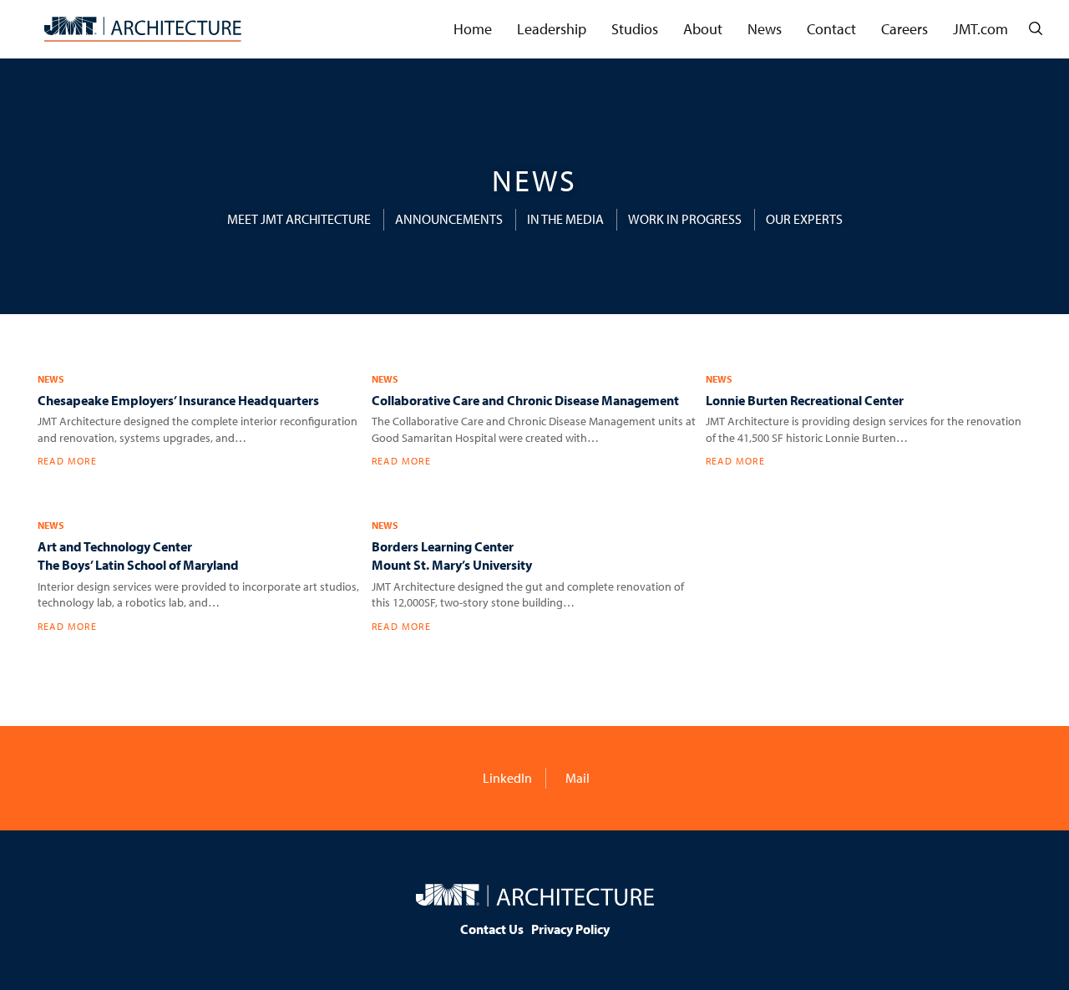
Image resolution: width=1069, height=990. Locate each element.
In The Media (565, 219)
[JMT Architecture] (142, 29)
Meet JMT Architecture (299, 219)
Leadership (551, 28)
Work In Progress (685, 219)
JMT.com (980, 28)
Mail (576, 777)
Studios (634, 28)
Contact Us (492, 929)
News (764, 28)
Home (472, 28)
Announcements (449, 219)
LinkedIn (506, 777)
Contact (831, 28)
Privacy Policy (570, 929)
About (702, 28)
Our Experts (804, 219)
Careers (904, 28)
